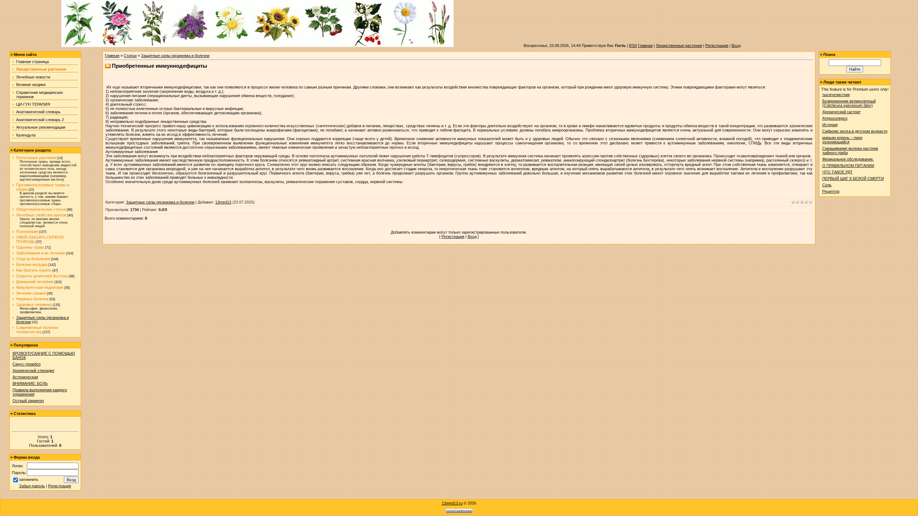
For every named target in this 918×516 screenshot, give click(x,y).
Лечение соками (31, 293)
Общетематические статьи (41, 209)
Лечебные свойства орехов (41, 215)
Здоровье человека (34, 304)
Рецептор (830, 191)
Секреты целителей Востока (42, 276)
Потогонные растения (36, 158)
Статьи (130, 55)
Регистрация (716, 45)
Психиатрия (27, 231)
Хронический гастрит (841, 112)
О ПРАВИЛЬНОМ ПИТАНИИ (848, 165)
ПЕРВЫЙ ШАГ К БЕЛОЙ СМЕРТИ (853, 178)
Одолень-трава (30, 247)
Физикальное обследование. (848, 159)
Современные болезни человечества (37, 329)
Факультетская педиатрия (39, 287)
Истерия (830, 125)
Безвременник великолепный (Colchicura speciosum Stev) (849, 103)
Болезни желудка (31, 264)
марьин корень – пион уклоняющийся (842, 139)
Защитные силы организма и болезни (175, 55)
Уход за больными (33, 259)
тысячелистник (836, 94)
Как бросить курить (33, 270)
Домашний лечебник (34, 282)
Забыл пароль (32, 486)
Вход (736, 45)
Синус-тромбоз (27, 364)
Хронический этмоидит (34, 370)
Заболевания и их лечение (40, 253)
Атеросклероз (834, 118)
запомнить (28, 479)
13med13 (223, 202)
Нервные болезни (32, 299)
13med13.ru (452, 503)
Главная (645, 45)
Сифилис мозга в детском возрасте (855, 131)
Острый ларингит (28, 400)
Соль (827, 185)
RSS (633, 45)
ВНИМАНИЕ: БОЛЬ (30, 383)
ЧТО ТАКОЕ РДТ (837, 172)
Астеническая (25, 377)
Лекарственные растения (679, 45)
